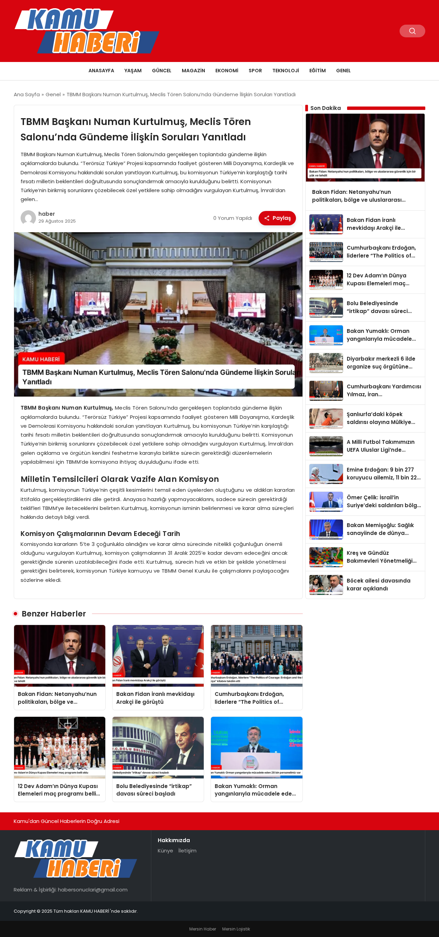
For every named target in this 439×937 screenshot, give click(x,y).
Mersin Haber (202, 929)
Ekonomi (226, 70)
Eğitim (317, 70)
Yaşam (133, 70)
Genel (343, 70)
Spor (255, 70)
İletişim (187, 850)
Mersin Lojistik (236, 929)
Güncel (161, 70)
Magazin (193, 70)
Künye (165, 850)
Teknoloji (285, 70)
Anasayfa (101, 70)
